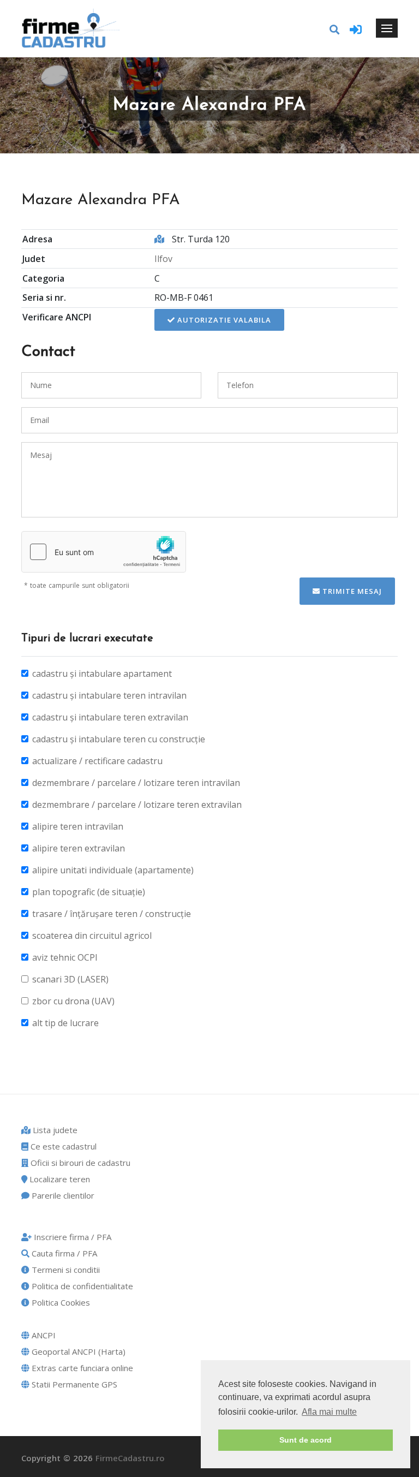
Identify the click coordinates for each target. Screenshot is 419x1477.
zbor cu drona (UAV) (73, 1001)
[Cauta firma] (334, 30)
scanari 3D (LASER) (70, 979)
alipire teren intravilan (77, 826)
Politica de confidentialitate (81, 1286)
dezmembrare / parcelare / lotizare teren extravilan (137, 805)
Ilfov (163, 259)
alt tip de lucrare (65, 1023)
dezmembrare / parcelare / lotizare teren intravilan (136, 783)
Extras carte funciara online (81, 1367)
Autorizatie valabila (223, 320)
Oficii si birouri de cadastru (79, 1162)
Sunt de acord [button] (305, 1440)
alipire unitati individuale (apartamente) (113, 870)
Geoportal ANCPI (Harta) (77, 1351)
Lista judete (54, 1129)
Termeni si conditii (64, 1269)
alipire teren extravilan (78, 848)
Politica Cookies (59, 1302)
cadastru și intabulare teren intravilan (109, 695)
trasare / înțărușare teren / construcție (111, 914)
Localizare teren (58, 1179)
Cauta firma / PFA (63, 1253)
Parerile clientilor (61, 1195)
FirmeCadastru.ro (130, 1457)
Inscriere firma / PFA (71, 1236)
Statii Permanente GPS (73, 1384)
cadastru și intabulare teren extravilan (110, 717)
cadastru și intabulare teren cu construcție (118, 739)
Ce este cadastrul (62, 1146)
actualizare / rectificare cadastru (97, 761)
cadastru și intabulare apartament (102, 674)
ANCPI (42, 1335)
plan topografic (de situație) (88, 892)
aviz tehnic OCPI (65, 957)
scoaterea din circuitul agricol (92, 936)
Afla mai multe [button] (329, 1411)
